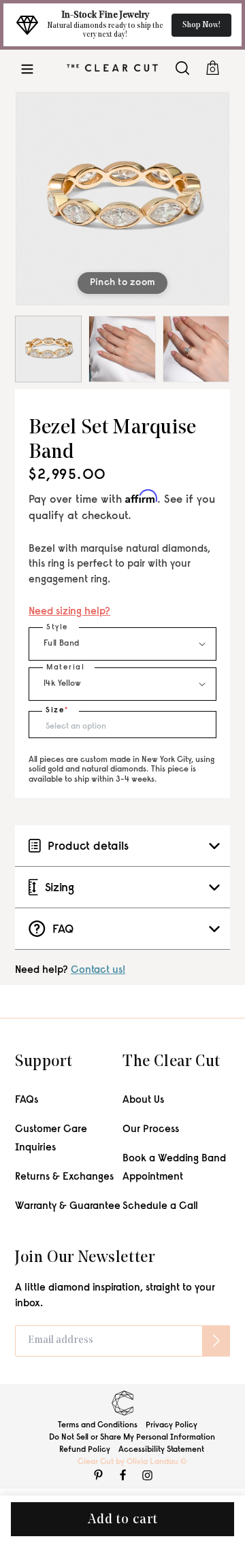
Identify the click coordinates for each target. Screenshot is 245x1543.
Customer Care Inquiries (51, 1139)
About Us (143, 1100)
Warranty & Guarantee (67, 1206)
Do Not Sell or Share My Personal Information (132, 1437)
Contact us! (98, 970)
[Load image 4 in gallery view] (196, 349)
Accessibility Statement (161, 1450)
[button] (27, 68)
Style (57, 627)
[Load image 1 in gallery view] (48, 349)
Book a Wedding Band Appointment (174, 1168)
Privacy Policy (171, 1425)
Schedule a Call (160, 1206)
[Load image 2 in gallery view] (121, 349)
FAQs (26, 1100)
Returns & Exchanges (64, 1177)
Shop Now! (201, 25)
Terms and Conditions (97, 1425)
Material (65, 667)
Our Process (150, 1130)
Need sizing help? (69, 612)
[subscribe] (216, 1341)
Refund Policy (84, 1450)
